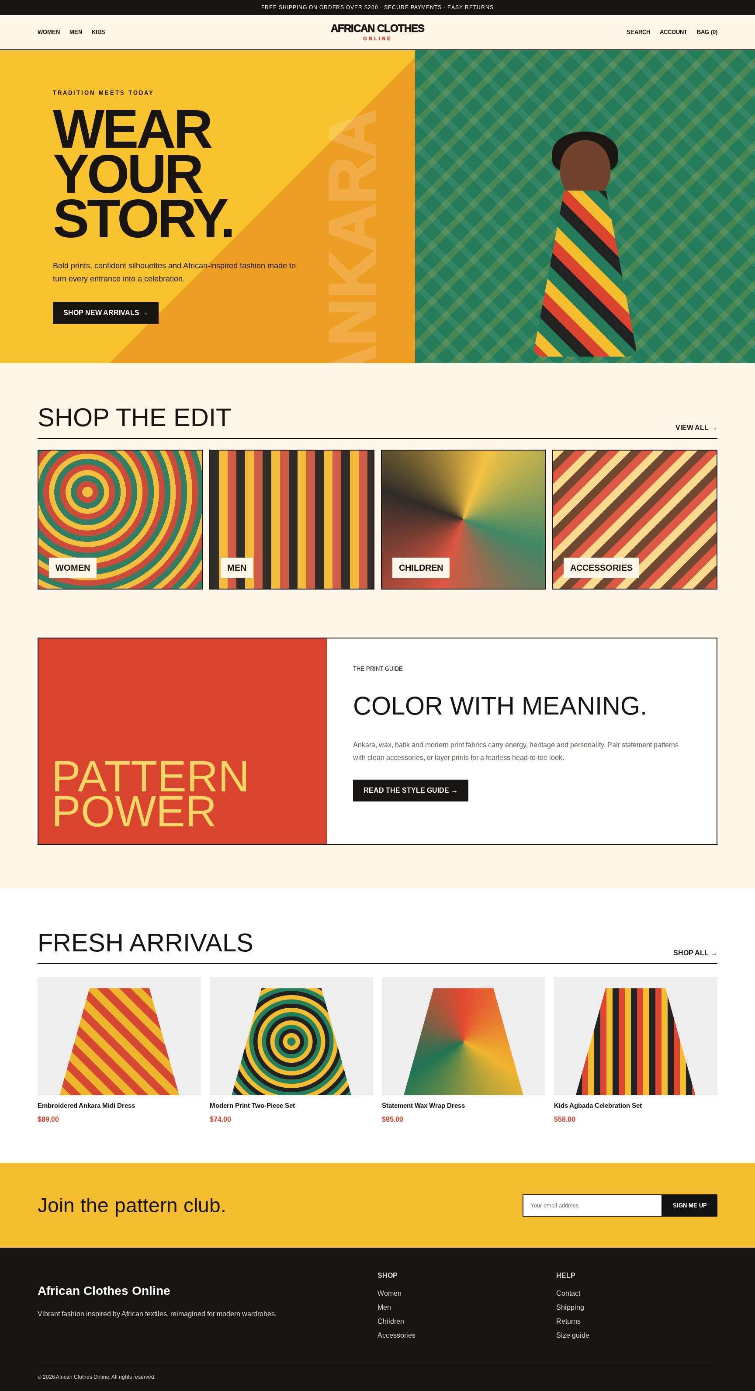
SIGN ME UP (690, 1205)
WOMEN (49, 32)
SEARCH (638, 32)
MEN (75, 32)
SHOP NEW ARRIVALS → (105, 312)
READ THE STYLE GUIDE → (411, 790)
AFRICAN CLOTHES (378, 32)
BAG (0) (707, 32)
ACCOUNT (673, 32)
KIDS (98, 32)
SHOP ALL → (695, 953)
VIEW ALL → (696, 427)
